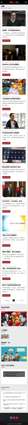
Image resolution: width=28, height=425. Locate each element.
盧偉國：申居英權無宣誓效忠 (11, 30)
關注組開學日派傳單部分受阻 (11, 167)
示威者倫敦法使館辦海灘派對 (11, 98)
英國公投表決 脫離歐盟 (9, 235)
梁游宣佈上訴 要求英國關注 (10, 64)
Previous (7, 300)
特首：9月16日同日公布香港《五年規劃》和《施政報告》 (14, 404)
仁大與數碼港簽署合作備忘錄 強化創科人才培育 (14, 393)
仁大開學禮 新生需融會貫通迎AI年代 (12, 396)
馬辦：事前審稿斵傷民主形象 (11, 268)
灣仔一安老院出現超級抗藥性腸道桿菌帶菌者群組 (14, 400)
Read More (6, 40)
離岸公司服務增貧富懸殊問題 (11, 285)
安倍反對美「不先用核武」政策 (12, 201)
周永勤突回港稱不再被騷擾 (10, 133)
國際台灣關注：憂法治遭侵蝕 (11, 252)
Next (22, 300)
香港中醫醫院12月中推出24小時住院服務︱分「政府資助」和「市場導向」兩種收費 (14, 408)
